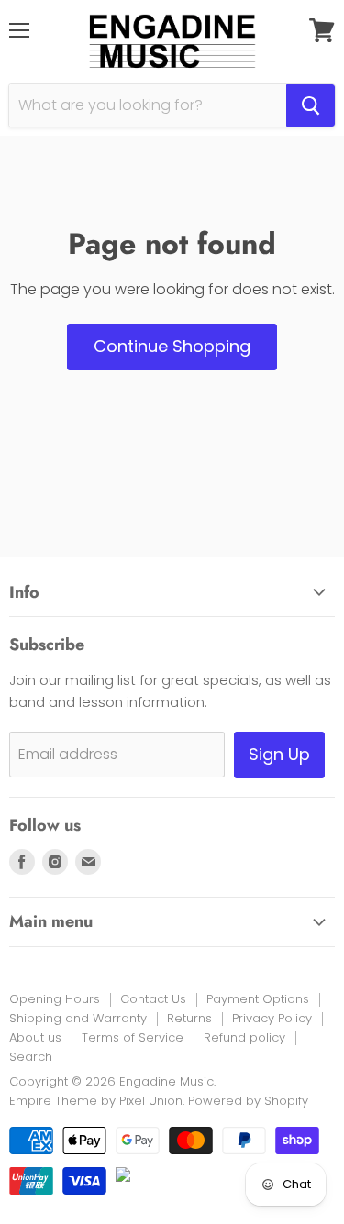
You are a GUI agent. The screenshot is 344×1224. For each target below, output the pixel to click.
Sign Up (279, 754)
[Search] (310, 105)
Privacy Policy (272, 1018)
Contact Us (153, 999)
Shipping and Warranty (78, 1018)
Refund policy (244, 1037)
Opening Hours (54, 999)
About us (35, 1037)
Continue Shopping (172, 346)
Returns (189, 1018)
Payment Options (257, 999)
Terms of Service (132, 1037)
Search (30, 1056)
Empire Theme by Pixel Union (96, 1100)
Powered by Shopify (248, 1100)
